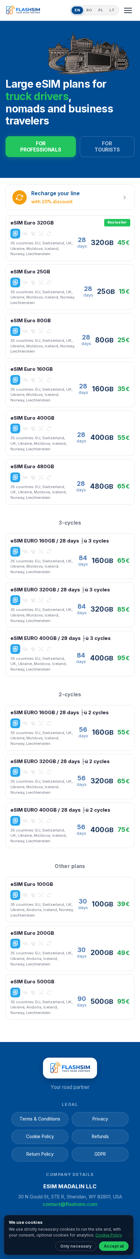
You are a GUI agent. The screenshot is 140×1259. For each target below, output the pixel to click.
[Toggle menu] (127, 10)
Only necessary (75, 1246)
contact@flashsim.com (70, 1204)
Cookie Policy (40, 1136)
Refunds (100, 1136)
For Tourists (107, 146)
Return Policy (40, 1154)
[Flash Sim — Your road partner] (37, 10)
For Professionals (40, 146)
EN (77, 10)
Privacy (100, 1119)
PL (101, 10)
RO (89, 10)
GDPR (100, 1154)
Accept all (114, 1246)
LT (112, 10)
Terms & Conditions (40, 1119)
